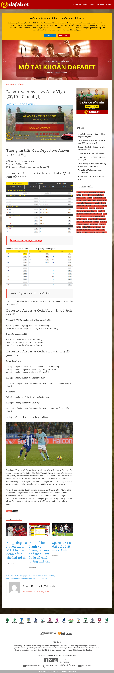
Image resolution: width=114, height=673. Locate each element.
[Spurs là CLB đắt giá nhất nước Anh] (62, 537)
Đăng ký (50, 35)
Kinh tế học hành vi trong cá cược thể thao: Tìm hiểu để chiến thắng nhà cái (39, 551)
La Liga (15, 511)
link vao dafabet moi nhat (84, 222)
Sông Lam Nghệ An (95, 227)
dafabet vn (91, 203)
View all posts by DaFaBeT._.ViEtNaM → (38, 592)
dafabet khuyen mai (82, 200)
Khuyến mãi (64, 35)
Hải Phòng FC (100, 208)
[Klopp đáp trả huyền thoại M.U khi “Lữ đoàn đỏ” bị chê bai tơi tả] (16, 537)
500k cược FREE (97, 5)
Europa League (92, 206)
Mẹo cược (10, 84)
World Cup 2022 (101, 232)
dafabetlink (93, 200)
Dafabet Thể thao (82, 203)
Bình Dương (90, 192)
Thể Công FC (88, 230)
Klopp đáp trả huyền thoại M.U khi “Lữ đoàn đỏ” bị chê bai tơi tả (16, 550)
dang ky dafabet (81, 206)
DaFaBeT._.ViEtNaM (27, 104)
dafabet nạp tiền (102, 200)
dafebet (103, 203)
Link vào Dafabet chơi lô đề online (91, 153)
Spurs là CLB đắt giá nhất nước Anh (61, 546)
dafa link (98, 203)
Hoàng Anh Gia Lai (82, 208)
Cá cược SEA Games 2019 (90, 195)
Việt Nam (92, 232)
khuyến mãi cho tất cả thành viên (86, 211)
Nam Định (96, 222)
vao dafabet (85, 232)
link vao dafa (92, 219)
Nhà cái (109, 5)
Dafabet (95, 198)
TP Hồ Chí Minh (98, 230)
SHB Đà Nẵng (94, 224)
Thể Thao (20, 84)
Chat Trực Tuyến (87, 665)
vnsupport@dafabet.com (33, 665)
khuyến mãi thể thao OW (94, 214)
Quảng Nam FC (84, 224)
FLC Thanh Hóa (102, 206)
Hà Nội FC (92, 208)
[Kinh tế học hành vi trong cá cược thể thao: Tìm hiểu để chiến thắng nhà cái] (39, 537)
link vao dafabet (101, 219)
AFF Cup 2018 (81, 192)
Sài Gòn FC (85, 227)
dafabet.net (102, 198)
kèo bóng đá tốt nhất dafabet (88, 216)
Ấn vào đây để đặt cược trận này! (26, 240)
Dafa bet (89, 198)
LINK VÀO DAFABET (80, 5)
